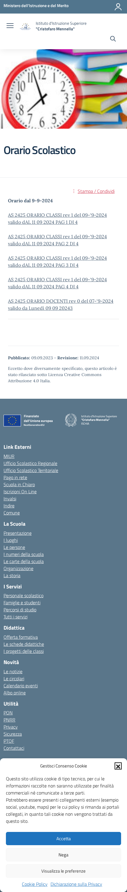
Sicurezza (13, 733)
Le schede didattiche (24, 644)
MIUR (9, 456)
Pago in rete (15, 477)
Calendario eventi (21, 685)
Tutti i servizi (15, 616)
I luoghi (11, 540)
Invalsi (10, 498)
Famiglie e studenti (22, 602)
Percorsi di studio (20, 609)
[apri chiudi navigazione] (10, 26)
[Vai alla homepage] (25, 26)
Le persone (14, 547)
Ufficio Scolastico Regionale (30, 463)
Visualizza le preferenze (63, 871)
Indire (9, 505)
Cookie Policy (35, 884)
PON (8, 712)
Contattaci (14, 748)
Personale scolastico (23, 595)
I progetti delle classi (24, 651)
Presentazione (18, 533)
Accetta (63, 838)
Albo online (15, 692)
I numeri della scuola (24, 554)
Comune (12, 512)
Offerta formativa (21, 637)
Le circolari (14, 678)
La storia (12, 575)
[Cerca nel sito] (113, 39)
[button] (118, 766)
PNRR (9, 719)
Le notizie (13, 671)
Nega (63, 854)
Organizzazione (18, 568)
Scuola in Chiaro (19, 484)
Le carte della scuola (24, 561)
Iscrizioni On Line (20, 491)
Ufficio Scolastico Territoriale (31, 470)
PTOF (9, 740)
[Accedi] (118, 7)
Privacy (11, 726)
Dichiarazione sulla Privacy (76, 884)
